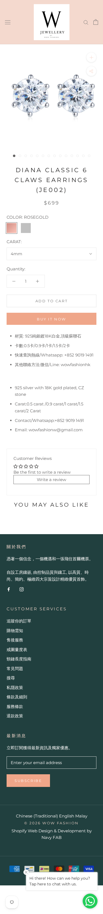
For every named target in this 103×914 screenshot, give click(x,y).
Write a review (51, 479)
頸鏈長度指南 (19, 659)
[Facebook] (9, 589)
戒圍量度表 (17, 649)
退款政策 (15, 715)
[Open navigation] (7, 22)
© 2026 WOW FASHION (51, 823)
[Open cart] (95, 22)
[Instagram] (22, 589)
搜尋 (11, 677)
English (66, 816)
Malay (81, 816)
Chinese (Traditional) (37, 816)
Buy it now (51, 319)
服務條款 (15, 706)
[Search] (85, 22)
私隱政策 (15, 687)
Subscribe (28, 780)
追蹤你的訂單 (19, 621)
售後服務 (15, 640)
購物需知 (15, 630)
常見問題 (15, 668)
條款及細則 (17, 696)
